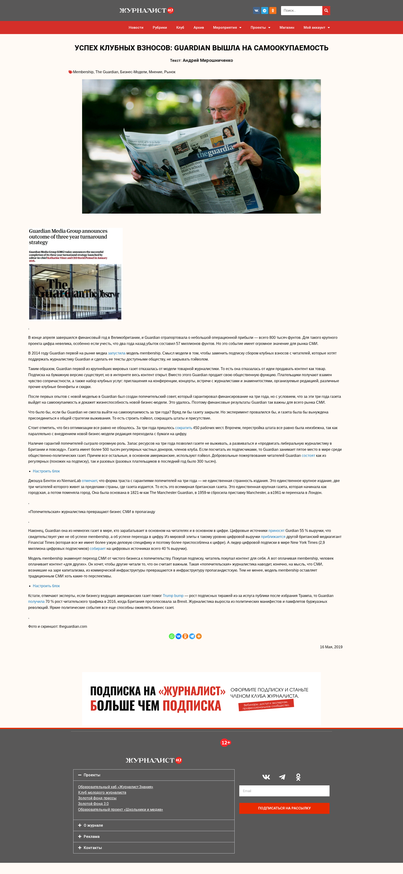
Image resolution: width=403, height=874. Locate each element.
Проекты (258, 27)
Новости (136, 27)
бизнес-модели (133, 72)
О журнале (93, 825)
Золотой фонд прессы (97, 798)
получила (36, 601)
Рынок (169, 72)
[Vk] (256, 10)
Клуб (180, 27)
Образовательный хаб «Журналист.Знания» (115, 787)
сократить (183, 428)
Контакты (93, 848)
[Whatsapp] (172, 636)
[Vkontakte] (178, 636)
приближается (273, 537)
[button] (153, 775)
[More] (199, 636)
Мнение (155, 72)
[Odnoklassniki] (272, 10)
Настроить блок (46, 471)
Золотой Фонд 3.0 (93, 803)
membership (83, 72)
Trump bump (173, 596)
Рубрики (160, 27)
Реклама (92, 836)
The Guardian (106, 72)
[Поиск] (326, 10)
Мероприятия (225, 27)
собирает (98, 549)
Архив (199, 27)
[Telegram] (264, 10)
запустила (116, 353)
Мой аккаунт (314, 27)
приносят (276, 531)
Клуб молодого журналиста (102, 792)
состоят (308, 456)
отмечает (89, 481)
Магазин (287, 27)
